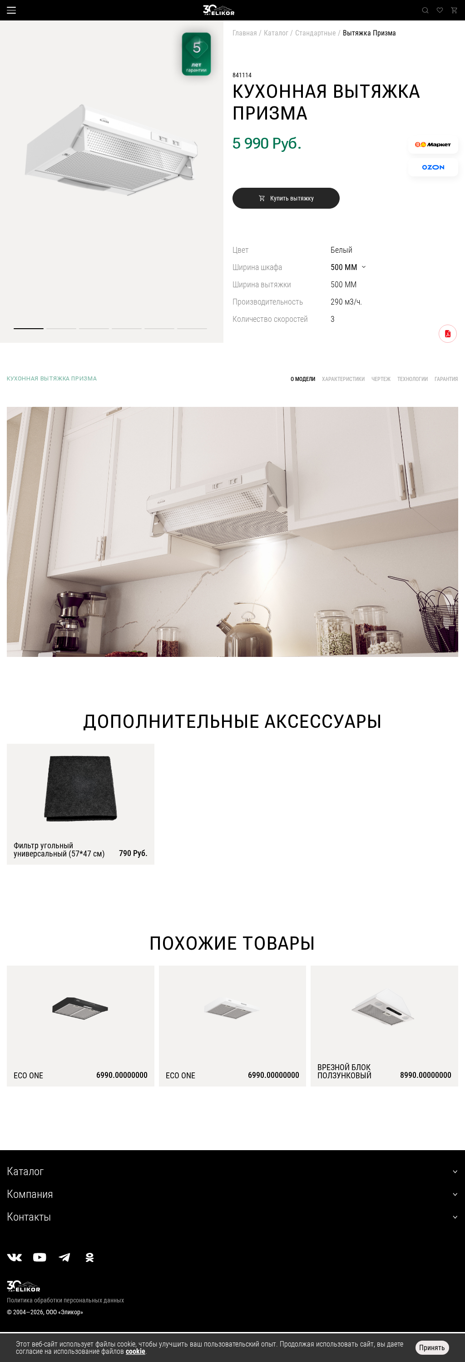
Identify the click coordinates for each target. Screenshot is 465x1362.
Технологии (412, 379)
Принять (432, 1347)
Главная (244, 33)
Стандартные (315, 33)
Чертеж (381, 379)
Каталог (276, 33)
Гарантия (446, 379)
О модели (303, 379)
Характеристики (343, 379)
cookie (135, 1351)
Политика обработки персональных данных (65, 1300)
